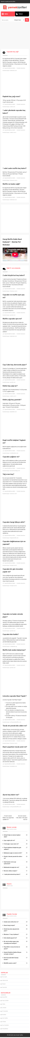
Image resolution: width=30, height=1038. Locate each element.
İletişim (4, 984)
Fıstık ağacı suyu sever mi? (11, 844)
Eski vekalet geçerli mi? (10, 938)
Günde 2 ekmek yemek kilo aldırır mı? (13, 857)
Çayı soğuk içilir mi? (9, 840)
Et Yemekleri (5, 1011)
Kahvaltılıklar (5, 1028)
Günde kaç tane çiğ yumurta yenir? (11, 929)
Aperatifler (4, 997)
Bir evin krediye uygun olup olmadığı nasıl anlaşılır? (11, 942)
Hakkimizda (5, 980)
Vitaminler (4, 987)
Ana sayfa (4, 976)
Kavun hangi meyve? (9, 925)
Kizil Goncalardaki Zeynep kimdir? (11, 958)
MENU (6, 14)
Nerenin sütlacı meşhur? (10, 870)
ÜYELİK (21, 14)
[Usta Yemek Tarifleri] (15, 7)
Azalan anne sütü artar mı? (11, 922)
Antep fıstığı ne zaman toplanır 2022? (12, 835)
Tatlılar (3, 1004)
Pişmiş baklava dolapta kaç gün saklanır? (12, 848)
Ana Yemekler (5, 1025)
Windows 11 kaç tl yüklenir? (11, 934)
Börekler (4, 1014)
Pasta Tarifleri (5, 1000)
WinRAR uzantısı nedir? (10, 963)
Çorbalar (4, 1007)
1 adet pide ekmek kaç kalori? (12, 874)
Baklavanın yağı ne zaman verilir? (13, 853)
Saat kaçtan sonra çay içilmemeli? (10, 862)
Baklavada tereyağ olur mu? (11, 867)
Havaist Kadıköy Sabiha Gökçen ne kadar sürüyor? (12, 953)
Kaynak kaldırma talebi (9, 68)
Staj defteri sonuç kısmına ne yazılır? (12, 947)
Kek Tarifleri (5, 1018)
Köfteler (4, 1021)
